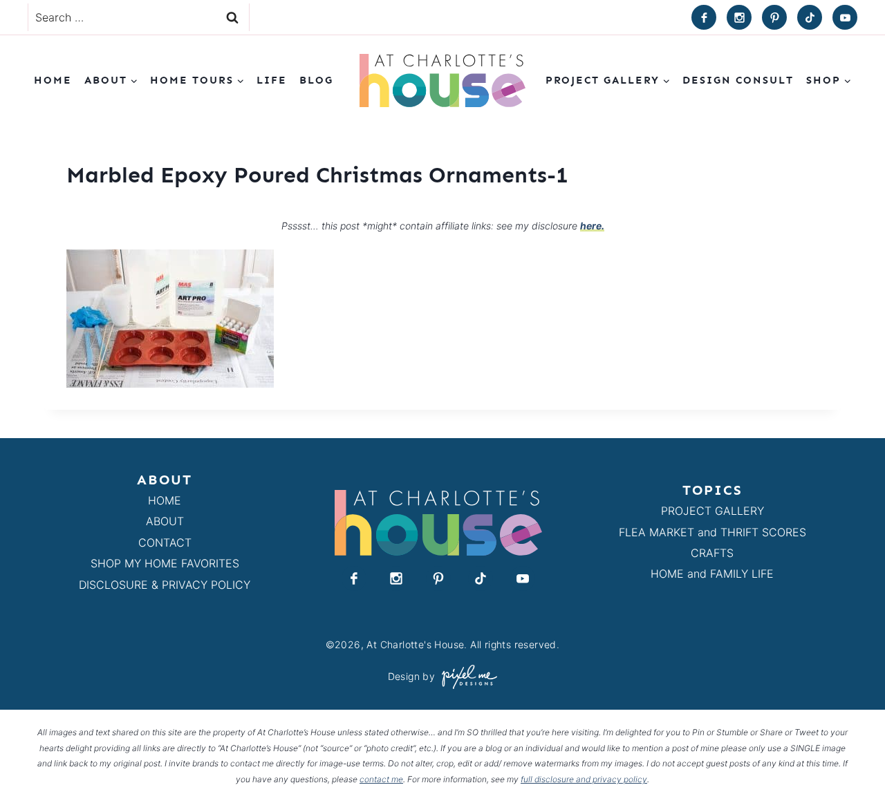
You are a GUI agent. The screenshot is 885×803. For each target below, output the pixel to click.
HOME (164, 500)
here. (592, 226)
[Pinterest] (774, 17)
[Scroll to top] (849, 760)
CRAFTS (712, 553)
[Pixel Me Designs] (466, 677)
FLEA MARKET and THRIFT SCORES (712, 532)
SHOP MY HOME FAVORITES (165, 563)
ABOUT (165, 521)
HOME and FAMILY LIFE (712, 573)
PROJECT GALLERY (712, 511)
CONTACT (165, 542)
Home (53, 80)
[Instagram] (739, 17)
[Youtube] (844, 17)
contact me (381, 779)
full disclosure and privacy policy (584, 779)
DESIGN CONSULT (738, 80)
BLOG (316, 80)
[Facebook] (703, 17)
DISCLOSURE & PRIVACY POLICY (164, 585)
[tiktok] (809, 17)
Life (272, 80)
